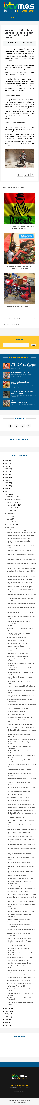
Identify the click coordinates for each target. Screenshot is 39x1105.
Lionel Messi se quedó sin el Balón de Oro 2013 (21, 829)
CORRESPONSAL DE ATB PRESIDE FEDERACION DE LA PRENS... (18, 634)
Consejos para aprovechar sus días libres (19, 579)
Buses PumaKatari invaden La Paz (17, 960)
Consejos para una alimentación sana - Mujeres (21, 922)
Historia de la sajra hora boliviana (20, 383)
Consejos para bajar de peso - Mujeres (19, 643)
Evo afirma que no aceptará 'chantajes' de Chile (21, 532)
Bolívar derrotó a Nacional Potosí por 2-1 (19, 717)
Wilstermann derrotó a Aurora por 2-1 (18, 656)
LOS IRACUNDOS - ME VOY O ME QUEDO (21, 727)
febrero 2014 (11, 524)
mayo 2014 (10, 516)
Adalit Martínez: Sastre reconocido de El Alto (20, 804)
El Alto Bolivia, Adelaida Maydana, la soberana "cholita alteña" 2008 (23, 364)
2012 (7, 1011)
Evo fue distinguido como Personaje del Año (20, 724)
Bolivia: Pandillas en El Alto (20, 373)
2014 (7, 494)
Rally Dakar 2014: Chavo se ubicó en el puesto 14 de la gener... (19, 267)
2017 (7, 486)
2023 (7, 469)
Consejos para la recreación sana (17, 875)
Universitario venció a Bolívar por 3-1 (18, 653)
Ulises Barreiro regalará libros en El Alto (19, 963)
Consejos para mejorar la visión (16, 574)
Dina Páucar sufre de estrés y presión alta (20, 530)
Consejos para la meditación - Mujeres (18, 919)
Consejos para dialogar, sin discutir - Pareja (20, 810)
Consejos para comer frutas (15, 646)
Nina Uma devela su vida (14, 794)
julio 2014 (10, 510)
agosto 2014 (11, 508)
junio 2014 (10, 513)
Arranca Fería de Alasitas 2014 (16, 945)
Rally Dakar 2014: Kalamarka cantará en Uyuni (21, 894)
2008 (7, 1022)
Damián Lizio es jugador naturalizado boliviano (21, 568)
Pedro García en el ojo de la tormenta (18, 886)
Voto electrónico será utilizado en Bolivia (19, 983)
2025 (7, 463)
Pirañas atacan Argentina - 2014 (16, 986)
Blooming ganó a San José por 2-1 (17, 709)
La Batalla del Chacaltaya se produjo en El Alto (21, 571)
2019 (7, 480)
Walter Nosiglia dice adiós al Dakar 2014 (19, 797)
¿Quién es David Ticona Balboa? (17, 637)
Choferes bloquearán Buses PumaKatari (19, 836)
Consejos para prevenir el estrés (17, 975)
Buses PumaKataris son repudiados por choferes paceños (19, 854)
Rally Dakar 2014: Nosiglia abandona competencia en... (18, 801)
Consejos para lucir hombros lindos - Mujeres (21, 878)
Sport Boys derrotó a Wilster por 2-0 (18, 711)
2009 (7, 1019)
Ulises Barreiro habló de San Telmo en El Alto (20, 911)
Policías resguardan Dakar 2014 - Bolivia (19, 957)
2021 (7, 474)
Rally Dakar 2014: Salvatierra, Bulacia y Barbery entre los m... (19, 227)
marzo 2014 (11, 522)
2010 (7, 1017)
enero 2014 (10, 527)
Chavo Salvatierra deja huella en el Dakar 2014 (21, 888)
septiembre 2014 (12, 505)
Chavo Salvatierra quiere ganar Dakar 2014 (20, 817)
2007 (7, 1025)
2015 (7, 491)
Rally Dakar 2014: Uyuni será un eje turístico (20, 901)
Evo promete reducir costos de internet (19, 621)
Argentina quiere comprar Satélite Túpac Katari (21, 977)
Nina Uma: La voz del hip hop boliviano (19, 791)
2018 (7, 483)
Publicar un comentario (11, 324)
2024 (7, 466)
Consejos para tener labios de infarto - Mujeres (21, 739)
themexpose (22, 1102)
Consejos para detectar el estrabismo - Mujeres (21, 576)
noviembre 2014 (12, 499)
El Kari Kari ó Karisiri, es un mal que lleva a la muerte (22, 402)
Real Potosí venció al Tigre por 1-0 (17, 714)
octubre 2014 (11, 502)
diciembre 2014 (12, 496)
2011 (6, 1014)
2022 (7, 471)
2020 (7, 477)
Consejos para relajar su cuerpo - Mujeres (20, 538)
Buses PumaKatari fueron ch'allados (18, 891)
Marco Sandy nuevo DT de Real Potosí (19, 980)
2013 (7, 1008)
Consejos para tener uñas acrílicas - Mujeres (20, 535)
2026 (7, 460)
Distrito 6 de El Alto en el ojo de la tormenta (20, 909)
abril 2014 (10, 519)
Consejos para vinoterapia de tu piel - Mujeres (21, 807)
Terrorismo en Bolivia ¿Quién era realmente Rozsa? (23, 392)
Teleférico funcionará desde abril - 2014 (19, 938)
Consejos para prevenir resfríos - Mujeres (19, 587)
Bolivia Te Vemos (25, 1100)
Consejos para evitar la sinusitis (16, 640)
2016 (7, 488)
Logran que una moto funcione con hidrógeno (19, 307)
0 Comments (28, 43)
